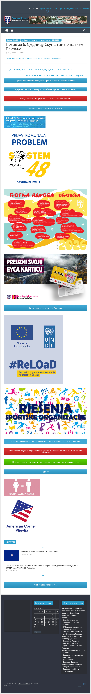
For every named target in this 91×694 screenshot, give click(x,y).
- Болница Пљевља (70, 662)
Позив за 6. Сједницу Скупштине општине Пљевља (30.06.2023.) (33, 58)
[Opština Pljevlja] (6, 30)
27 (45, 624)
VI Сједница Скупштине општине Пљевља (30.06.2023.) (41, 40)
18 (38, 622)
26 (42, 624)
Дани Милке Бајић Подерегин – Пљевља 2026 (39, 551)
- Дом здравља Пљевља (72, 664)
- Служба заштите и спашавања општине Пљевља (70, 622)
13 (45, 619)
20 (45, 622)
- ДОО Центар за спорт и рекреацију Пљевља (72, 637)
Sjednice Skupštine (13, 40)
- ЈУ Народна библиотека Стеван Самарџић (72, 628)
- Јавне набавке (68, 659)
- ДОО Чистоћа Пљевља (72, 631)
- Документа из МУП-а (71, 666)
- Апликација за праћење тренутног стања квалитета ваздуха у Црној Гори (73, 610)
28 (49, 624)
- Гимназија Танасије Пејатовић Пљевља (70, 642)
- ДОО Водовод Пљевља (72, 634)
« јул (35, 632)
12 (42, 619)
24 (35, 624)
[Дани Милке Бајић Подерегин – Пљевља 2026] (11, 552)
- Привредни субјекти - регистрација (71, 670)
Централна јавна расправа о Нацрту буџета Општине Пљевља (40, 69)
